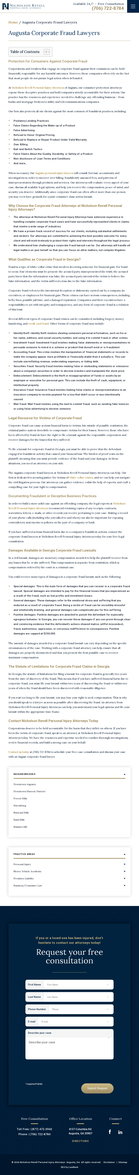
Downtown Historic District (29, 791)
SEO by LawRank (69, 1167)
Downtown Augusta (25, 784)
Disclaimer (109, 1162)
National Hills (21, 812)
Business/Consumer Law (28, 885)
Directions (80, 1141)
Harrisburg (20, 805)
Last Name (36, 997)
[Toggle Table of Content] (45, 52)
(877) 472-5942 (41, 1129)
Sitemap (122, 1162)
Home (13, 22)
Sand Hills (19, 819)
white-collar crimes (81, 477)
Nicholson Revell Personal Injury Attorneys (38, 87)
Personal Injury (22, 864)
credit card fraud (38, 323)
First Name (36, 985)
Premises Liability (24, 878)
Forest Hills (20, 798)
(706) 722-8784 (108, 8)
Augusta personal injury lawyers (54, 173)
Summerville (20, 826)
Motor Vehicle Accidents (27, 871)
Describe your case (69, 1034)
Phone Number (38, 1009)
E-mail (33, 1022)
